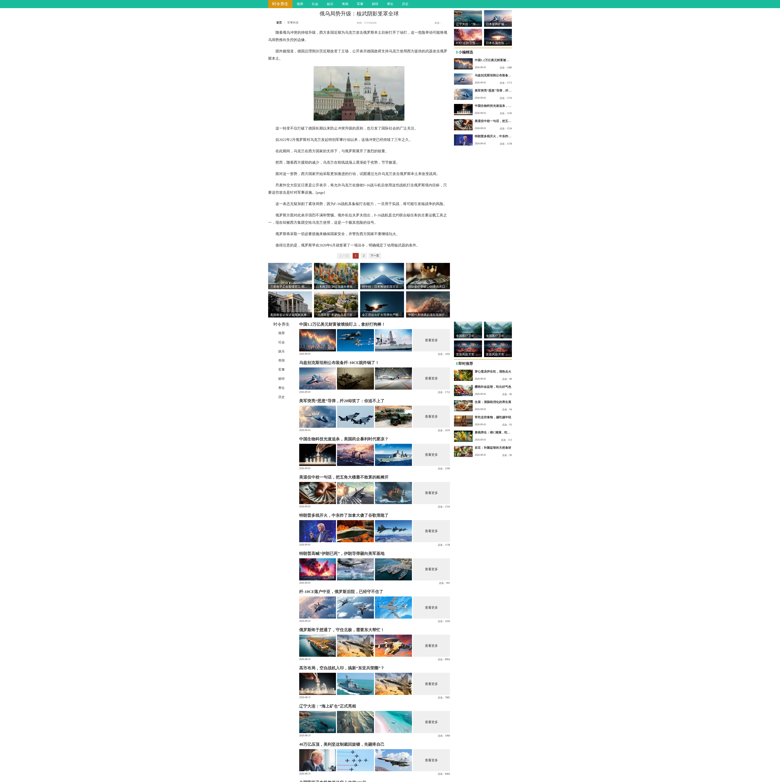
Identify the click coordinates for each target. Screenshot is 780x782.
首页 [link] (279, 22)
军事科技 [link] (293, 22)
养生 (390, 4)
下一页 (374, 255)
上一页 (344, 256)
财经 (375, 4)
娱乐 (330, 4)
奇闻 (345, 4)
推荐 (300, 4)
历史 (405, 4)
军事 (360, 4)
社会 (315, 4)
